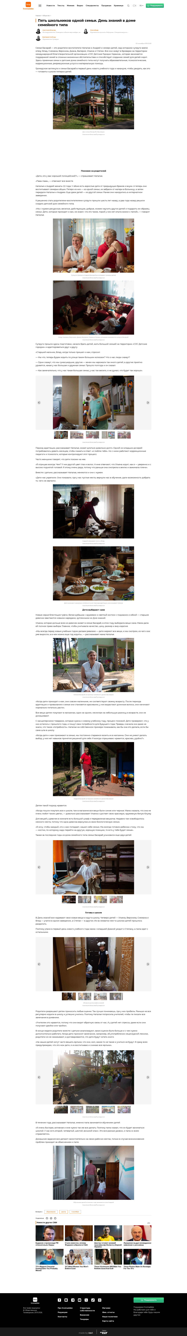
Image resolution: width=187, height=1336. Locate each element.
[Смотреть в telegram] (72, 1300)
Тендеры (84, 1319)
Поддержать (156, 6)
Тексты (60, 6)
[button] (61, 435)
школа (63, 1212)
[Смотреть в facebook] (59, 1300)
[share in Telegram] (55, 1218)
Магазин (106, 1308)
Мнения (70, 6)
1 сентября (75, 1212)
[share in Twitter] (51, 1218)
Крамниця (118, 6)
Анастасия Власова (49, 30)
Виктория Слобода (49, 37)
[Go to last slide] (39, 402)
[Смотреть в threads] (99, 1300)
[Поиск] (128, 5)
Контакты (62, 1317)
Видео (80, 6)
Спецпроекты (92, 6)
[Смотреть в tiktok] (93, 1300)
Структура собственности (87, 1309)
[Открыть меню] (40, 5)
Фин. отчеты (108, 1312)
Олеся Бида (94, 30)
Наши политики (110, 1317)
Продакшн (106, 6)
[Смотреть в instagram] (66, 1300)
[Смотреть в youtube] (79, 1300)
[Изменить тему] (134, 5)
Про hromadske (65, 1308)
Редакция (62, 1312)
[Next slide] (148, 402)
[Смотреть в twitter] (86, 1300)
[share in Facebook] (47, 1218)
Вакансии (84, 1315)
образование (51, 1212)
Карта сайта (108, 1321)
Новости (50, 6)
